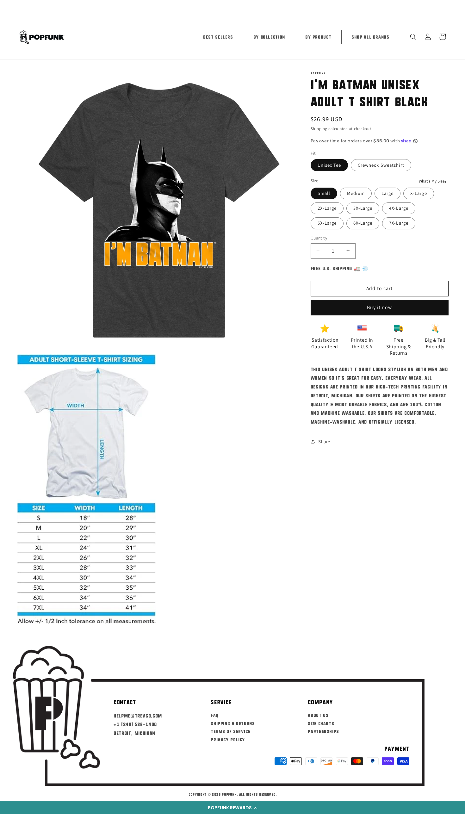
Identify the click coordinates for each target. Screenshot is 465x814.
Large (387, 193)
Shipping (319, 128)
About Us (318, 715)
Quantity (319, 238)
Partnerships (323, 731)
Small (324, 193)
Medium (356, 193)
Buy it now (379, 307)
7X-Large (398, 223)
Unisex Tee (329, 165)
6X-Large (362, 223)
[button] (232, 807)
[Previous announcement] (19, 7)
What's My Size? (433, 180)
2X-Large (327, 208)
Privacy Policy (228, 739)
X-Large (418, 193)
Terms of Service (230, 731)
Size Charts (321, 723)
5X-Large (327, 223)
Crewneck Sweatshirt (381, 165)
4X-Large (398, 208)
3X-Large (362, 208)
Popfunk (229, 794)
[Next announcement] (446, 7)
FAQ (214, 715)
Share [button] (324, 441)
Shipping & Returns (233, 723)
